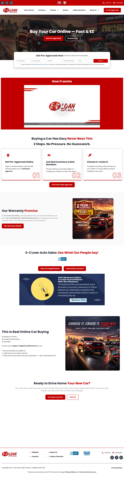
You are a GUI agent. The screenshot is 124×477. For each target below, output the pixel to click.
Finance (53, 10)
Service (65, 10)
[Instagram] (11, 3)
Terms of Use (44, 64)
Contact (35, 456)
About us (93, 10)
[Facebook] (2, 3)
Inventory (42, 10)
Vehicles (35, 452)
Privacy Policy (34, 64)
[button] (61, 106)
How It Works (29, 10)
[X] (7, 3)
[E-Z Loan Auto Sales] (10, 10)
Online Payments (79, 10)
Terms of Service (56, 456)
